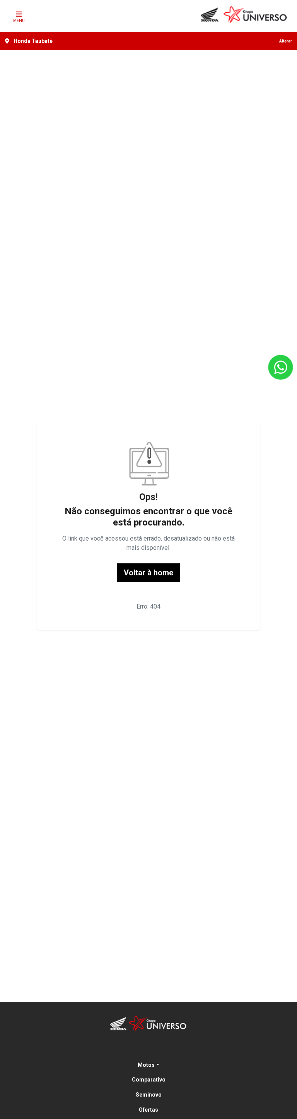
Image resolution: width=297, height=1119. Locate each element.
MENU (19, 21)
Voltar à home (148, 572)
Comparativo (149, 1079)
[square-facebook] (139, 1048)
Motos (146, 1065)
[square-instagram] (157, 1048)
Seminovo (149, 1095)
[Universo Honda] (244, 14)
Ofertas (148, 1110)
